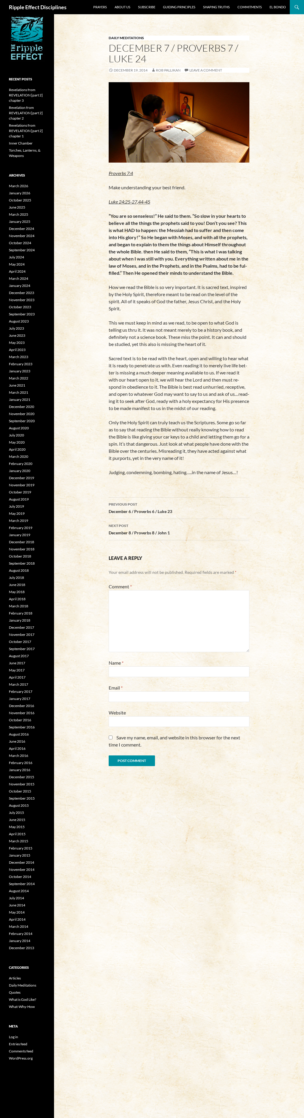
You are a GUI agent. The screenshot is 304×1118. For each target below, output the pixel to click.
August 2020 (19, 428)
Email (116, 687)
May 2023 (17, 342)
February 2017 (20, 691)
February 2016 (20, 762)
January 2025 (19, 221)
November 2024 (21, 236)
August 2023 (19, 321)
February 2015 (20, 848)
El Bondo (278, 7)
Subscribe (146, 7)
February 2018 (20, 613)
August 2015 (19, 805)
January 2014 (19, 940)
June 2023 (17, 335)
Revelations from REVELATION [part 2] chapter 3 (26, 95)
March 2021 (18, 392)
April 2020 (17, 449)
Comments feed (21, 1051)
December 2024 (21, 228)
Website (117, 712)
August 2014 (19, 891)
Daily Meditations (126, 38)
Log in (13, 1037)
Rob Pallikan (168, 70)
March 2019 (18, 520)
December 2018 (21, 542)
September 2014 (22, 884)
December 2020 (21, 406)
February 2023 (20, 364)
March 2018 (18, 606)
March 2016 (18, 755)
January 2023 (19, 371)
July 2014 (16, 898)
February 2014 (20, 933)
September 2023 (22, 314)
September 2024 (22, 250)
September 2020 (22, 421)
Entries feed (18, 1044)
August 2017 (19, 656)
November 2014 (21, 869)
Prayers (100, 7)
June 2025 (17, 207)
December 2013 (21, 948)
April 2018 (17, 599)
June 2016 (17, 741)
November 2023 (21, 300)
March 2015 (18, 841)
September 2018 (22, 563)
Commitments (250, 7)
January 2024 (19, 285)
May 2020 (17, 442)
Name (116, 663)
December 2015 (21, 777)
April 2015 (17, 834)
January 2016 (19, 770)
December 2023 (21, 292)
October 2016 (20, 720)
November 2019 (21, 485)
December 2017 (21, 627)
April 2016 (17, 748)
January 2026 (19, 193)
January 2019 (19, 535)
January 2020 (19, 471)
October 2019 (20, 492)
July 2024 (16, 257)
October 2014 (20, 876)
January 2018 (19, 620)
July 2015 (16, 812)
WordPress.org (21, 1058)
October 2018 (20, 556)
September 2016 (22, 727)
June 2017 (17, 663)
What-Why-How (22, 1006)
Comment (120, 586)
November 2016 (21, 713)
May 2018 (17, 592)
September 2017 (22, 649)
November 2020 (21, 414)
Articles (15, 978)
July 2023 (16, 328)
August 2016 (19, 734)
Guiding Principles (179, 7)
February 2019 (20, 527)
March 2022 (18, 378)
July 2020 (16, 435)
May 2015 (17, 827)
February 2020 (20, 463)
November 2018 (21, 549)
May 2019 (17, 513)
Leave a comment (205, 70)
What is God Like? (22, 999)
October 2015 (20, 791)
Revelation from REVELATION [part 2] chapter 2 (26, 112)
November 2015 (21, 784)
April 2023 (17, 349)
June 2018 (17, 584)
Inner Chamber (21, 143)
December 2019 (21, 478)
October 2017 (20, 641)
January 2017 (19, 698)
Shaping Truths (216, 7)
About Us (122, 7)
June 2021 (17, 385)
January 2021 (19, 399)
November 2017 (21, 634)
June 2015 (17, 819)
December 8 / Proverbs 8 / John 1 (139, 529)
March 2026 (18, 186)
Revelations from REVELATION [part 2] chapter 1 (26, 130)
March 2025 (18, 214)
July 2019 (16, 506)
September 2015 (22, 798)
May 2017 (17, 670)
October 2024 (20, 243)
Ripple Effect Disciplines (37, 7)
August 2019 (19, 499)
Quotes (14, 992)
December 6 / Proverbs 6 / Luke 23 (140, 508)
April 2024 (17, 271)
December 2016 (21, 705)
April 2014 (17, 919)
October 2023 (20, 307)
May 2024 (17, 264)
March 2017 (18, 684)
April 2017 (17, 677)
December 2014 (21, 862)
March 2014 (18, 926)
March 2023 (18, 357)
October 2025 (20, 200)
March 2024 (18, 278)
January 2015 (19, 855)
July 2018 (16, 577)
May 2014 (17, 912)
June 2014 (17, 905)
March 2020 (18, 456)
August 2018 (19, 570)
